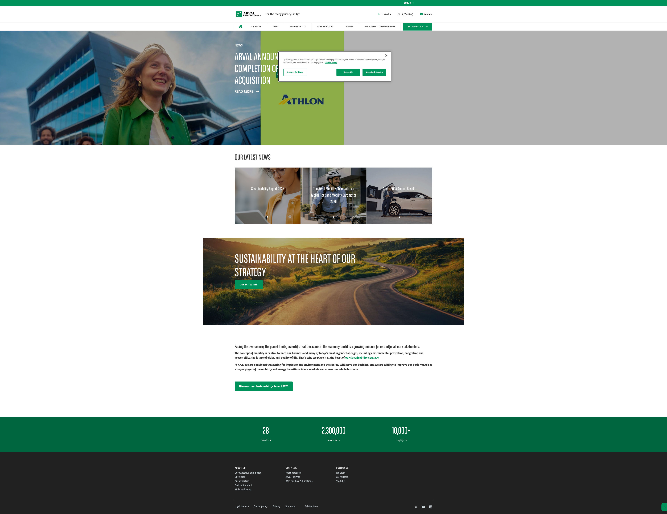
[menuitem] (240, 27)
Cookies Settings (295, 72)
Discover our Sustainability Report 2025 (263, 386)
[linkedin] (430, 507)
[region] (334, 66)
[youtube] (423, 507)
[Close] (386, 55)
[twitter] (415, 507)
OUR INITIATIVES (249, 284)
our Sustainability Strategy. (362, 357)
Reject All (348, 72)
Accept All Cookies (374, 72)
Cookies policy (331, 62)
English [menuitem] (408, 3)
